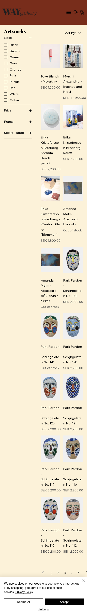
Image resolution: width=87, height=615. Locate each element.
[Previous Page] (42, 573)
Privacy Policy (24, 592)
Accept (64, 602)
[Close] (81, 583)
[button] (82, 12)
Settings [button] (43, 609)
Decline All (23, 602)
